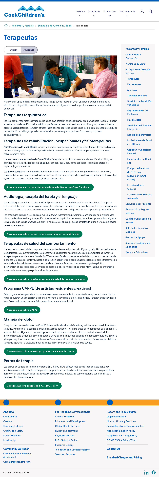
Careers (7, 421)
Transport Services (65, 454)
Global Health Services (67, 425)
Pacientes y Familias (137, 48)
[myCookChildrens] (142, 11)
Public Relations (12, 435)
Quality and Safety (13, 430)
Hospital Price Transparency (122, 435)
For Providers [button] (110, 11)
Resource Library (64, 444)
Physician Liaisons (65, 435)
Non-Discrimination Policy (121, 430)
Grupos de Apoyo (135, 237)
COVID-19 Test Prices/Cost (121, 440)
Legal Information (116, 416)
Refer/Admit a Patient (66, 440)
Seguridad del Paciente (138, 203)
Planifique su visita (135, 63)
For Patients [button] (94, 11)
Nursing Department (66, 430)
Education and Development (70, 421)
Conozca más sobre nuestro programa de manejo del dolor (40, 351)
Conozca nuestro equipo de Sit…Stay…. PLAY (33, 385)
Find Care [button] (80, 11)
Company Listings (12, 425)
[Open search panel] (151, 11)
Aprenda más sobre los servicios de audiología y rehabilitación (43, 234)
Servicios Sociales (137, 95)
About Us (8, 411)
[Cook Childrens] (23, 11)
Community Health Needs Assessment (17, 455)
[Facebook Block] (154, 472)
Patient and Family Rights (121, 411)
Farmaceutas (134, 84)
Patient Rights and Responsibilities (125, 425)
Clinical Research (64, 416)
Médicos (132, 89)
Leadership (9, 440)
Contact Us (113, 448)
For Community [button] (127, 11)
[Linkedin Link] (146, 472)
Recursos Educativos (136, 252)
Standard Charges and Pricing (124, 457)
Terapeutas (20, 37)
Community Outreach (16, 448)
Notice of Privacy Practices (121, 421)
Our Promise (10, 416)
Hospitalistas (134, 119)
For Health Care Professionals (72, 411)
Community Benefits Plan (16, 461)
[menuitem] (80, 11)
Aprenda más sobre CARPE (22, 310)
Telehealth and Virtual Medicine (72, 449)
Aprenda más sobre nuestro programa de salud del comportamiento (46, 279)
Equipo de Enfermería (139, 134)
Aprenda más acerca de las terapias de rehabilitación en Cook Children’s (49, 187)
